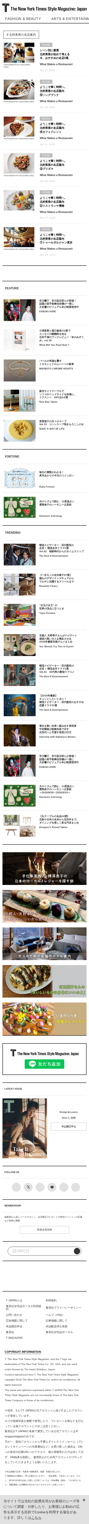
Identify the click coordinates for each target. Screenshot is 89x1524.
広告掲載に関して (17, 1320)
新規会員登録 (44, 1229)
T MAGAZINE (14, 1337)
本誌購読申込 (68, 1126)
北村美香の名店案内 (22, 34)
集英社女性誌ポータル (59, 1332)
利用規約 (51, 1300)
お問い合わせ (14, 1314)
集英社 (10, 1332)
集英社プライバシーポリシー (63, 1307)
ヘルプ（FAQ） (55, 1314)
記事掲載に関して (56, 1320)
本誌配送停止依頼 (56, 1326)
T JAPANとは (14, 1300)
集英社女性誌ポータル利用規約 (23, 1308)
